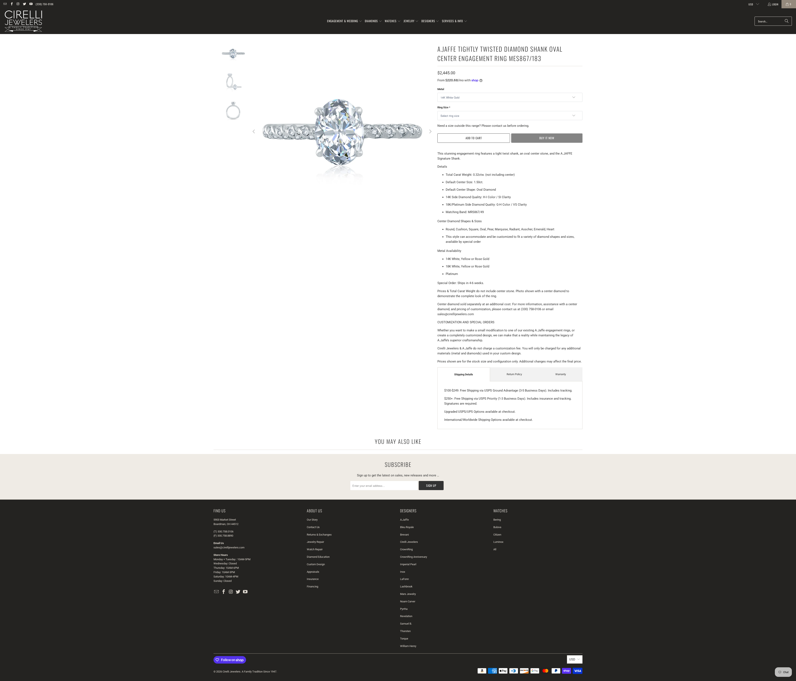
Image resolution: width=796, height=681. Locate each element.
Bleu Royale (407, 527)
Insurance (313, 579)
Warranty (560, 374)
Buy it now (546, 138)
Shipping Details (463, 374)
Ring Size (443, 107)
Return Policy (514, 374)
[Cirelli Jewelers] (23, 21)
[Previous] (254, 131)
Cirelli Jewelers (409, 541)
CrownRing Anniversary (413, 556)
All (494, 549)
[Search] (786, 21)
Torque (404, 638)
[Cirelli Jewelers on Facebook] (11, 4)
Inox (402, 571)
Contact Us (313, 527)
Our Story (312, 519)
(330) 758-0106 (44, 4)
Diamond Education (318, 556)
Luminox (498, 541)
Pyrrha (404, 608)
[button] (344, 21)
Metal (440, 89)
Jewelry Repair (315, 541)
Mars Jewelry (408, 594)
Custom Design (316, 564)
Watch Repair (315, 549)
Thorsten (405, 631)
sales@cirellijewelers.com (229, 547)
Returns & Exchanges (319, 534)
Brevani (404, 534)
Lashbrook (406, 586)
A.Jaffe (404, 519)
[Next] (430, 131)
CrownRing (406, 549)
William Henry (408, 646)
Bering (497, 519)
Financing (312, 586)
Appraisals (313, 571)
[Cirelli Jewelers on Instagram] (18, 4)
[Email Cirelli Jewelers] (5, 4)
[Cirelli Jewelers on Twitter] (24, 4)
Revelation (406, 616)
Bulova (497, 527)
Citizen (497, 534)
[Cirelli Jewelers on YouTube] (31, 4)
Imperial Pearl (408, 564)
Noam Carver (407, 601)
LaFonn (404, 579)
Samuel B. (406, 623)
